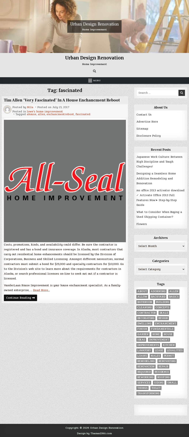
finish (142, 329)
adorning (158, 291)
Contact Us (144, 114)
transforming (148, 393)
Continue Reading (21, 298)
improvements (148, 345)
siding (159, 383)
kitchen (169, 345)
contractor (146, 313)
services (143, 383)
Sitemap (142, 128)
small (172, 383)
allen (41, 114)
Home (156, 334)
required (144, 372)
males (155, 356)
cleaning (144, 307)
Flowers (141, 224)
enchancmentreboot (60, 114)
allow (142, 297)
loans (142, 356)
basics (174, 297)
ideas (141, 340)
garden (143, 334)
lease (159, 350)
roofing (163, 377)
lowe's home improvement (45, 111)
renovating (167, 361)
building (162, 302)
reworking (145, 377)
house (168, 334)
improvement (159, 340)
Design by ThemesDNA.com (94, 433)
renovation (146, 366)
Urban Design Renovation (94, 24)
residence (161, 372)
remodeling (146, 361)
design (163, 318)
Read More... (41, 290)
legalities (175, 350)
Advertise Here (147, 121)
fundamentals (162, 329)
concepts (162, 307)
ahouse (31, 114)
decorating (145, 318)
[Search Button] (94, 71)
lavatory (144, 350)
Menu (97, 80)
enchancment (165, 324)
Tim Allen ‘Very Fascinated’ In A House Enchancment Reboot (62, 100)
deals (163, 313)
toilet (156, 388)
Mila (30, 107)
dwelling (144, 324)
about (142, 291)
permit (169, 356)
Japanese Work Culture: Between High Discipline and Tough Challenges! (159, 162)
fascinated (82, 114)
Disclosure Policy (148, 136)
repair (163, 366)
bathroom (144, 302)
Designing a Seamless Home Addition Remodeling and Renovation (156, 178)
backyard (158, 297)
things (142, 388)
